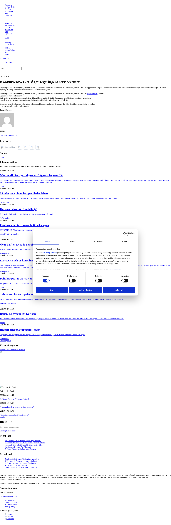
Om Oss (8, 9)
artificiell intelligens (7, 234)
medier (2, 202)
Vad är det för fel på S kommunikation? (14, 399)
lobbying (8, 42)
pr (5, 40)
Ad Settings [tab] (98, 241)
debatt (7, 54)
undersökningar (10, 50)
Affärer (7, 48)
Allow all (119, 290)
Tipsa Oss (8, 15)
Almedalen (21, 350)
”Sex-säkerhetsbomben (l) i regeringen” (14, 415)
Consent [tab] (46, 241)
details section (115, 269)
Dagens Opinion (11, 502)
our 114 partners (49, 253)
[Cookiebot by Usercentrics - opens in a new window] (125, 234)
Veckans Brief (10, 7)
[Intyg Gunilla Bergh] (17, 385)
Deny (52, 290)
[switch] (72, 281)
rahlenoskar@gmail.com (9, 135)
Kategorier (8, 5)
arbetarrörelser (10, 44)
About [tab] (124, 241)
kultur (2, 253)
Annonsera (9, 11)
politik (7, 38)
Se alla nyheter (5, 341)
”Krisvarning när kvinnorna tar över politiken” (17, 407)
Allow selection (85, 290)
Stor (6, 52)
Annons (8, 350)
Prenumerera (4, 58)
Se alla (2, 417)
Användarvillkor (11, 504)
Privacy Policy (10, 507)
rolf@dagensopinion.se (8, 496)
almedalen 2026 (6, 303)
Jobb (6, 13)
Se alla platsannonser (7, 431)
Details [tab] (72, 241)
